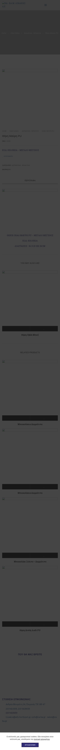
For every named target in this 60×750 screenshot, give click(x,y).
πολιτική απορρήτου (42, 739)
